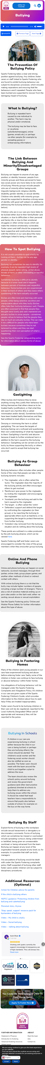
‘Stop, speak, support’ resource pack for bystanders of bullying (18, 912)
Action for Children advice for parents (18, 890)
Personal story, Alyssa (11, 906)
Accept (6, 1061)
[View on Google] (6, 937)
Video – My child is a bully (13, 917)
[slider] (19, 26)
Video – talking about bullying (15, 926)
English (8, 1057)
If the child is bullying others (14, 894)
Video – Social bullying (11, 922)
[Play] (4, 26)
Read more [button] (14, 952)
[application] (22, 26)
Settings (5, 1055)
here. (10, 536)
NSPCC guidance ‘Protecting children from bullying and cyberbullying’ (20, 900)
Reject (16, 1061)
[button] (39, 5)
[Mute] (35, 26)
